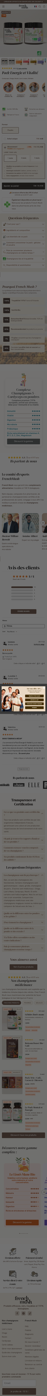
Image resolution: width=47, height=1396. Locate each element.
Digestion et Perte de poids (34, 696)
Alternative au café (34, 700)
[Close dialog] (44, 688)
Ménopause (34, 707)
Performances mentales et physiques (34, 704)
